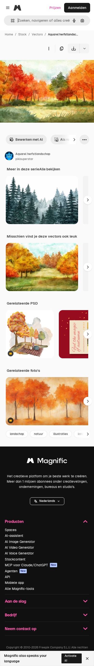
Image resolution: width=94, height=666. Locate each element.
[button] (47, 501)
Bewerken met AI (29, 139)
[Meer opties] (49, 48)
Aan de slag (15, 601)
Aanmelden (77, 8)
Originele (31, 64)
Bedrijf (11, 614)
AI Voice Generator (19, 553)
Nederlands (47, 501)
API (7, 577)
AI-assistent (14, 535)
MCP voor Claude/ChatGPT (30, 565)
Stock (22, 34)
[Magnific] (47, 462)
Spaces (10, 530)
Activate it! (70, 658)
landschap (17, 434)
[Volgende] (74, 139)
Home (9, 34)
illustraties (60, 434)
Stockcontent (15, 559)
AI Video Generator (19, 547)
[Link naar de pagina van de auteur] (9, 157)
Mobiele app (14, 582)
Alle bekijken (49, 169)
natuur (38, 434)
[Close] (87, 658)
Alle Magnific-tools (19, 588)
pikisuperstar (24, 159)
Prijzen (55, 8)
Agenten (15, 571)
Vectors (37, 34)
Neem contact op (20, 628)
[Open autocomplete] (10, 20)
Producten (14, 521)
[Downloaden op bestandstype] (84, 48)
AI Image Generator (20, 541)
